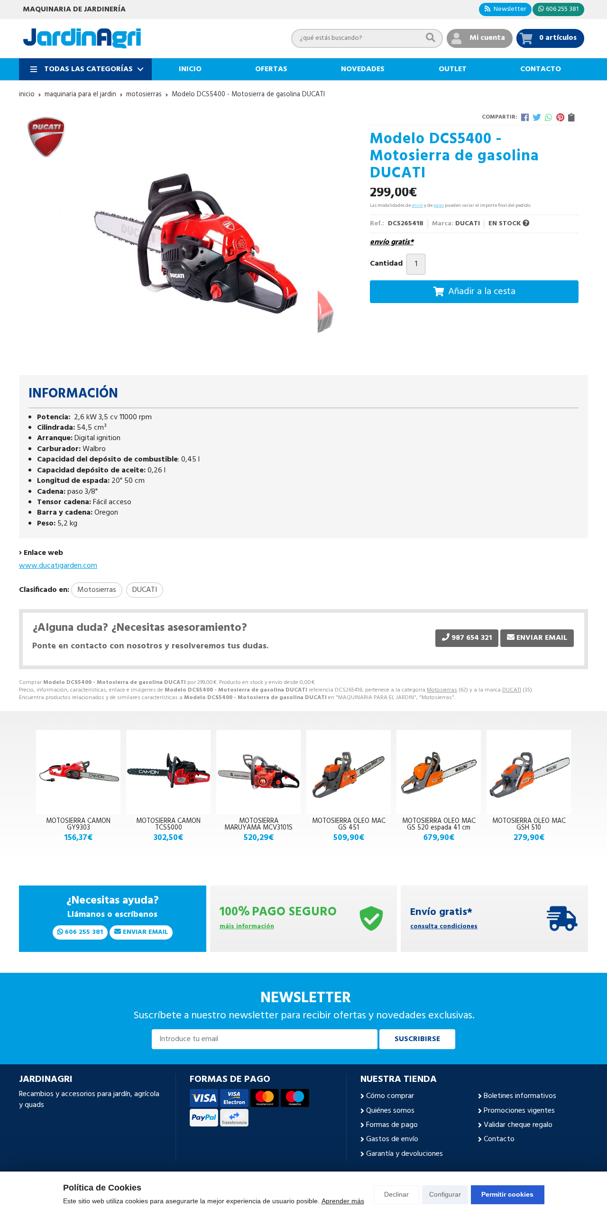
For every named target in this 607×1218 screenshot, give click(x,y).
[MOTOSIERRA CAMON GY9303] (78, 772)
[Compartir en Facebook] (525, 117)
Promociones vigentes (519, 1111)
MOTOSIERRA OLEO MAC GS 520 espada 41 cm (439, 824)
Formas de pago (392, 1125)
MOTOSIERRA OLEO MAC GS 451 (349, 824)
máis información (247, 927)
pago (438, 205)
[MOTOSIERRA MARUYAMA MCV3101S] (258, 772)
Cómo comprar (390, 1096)
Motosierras (442, 690)
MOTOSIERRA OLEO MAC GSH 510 (529, 824)
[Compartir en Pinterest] (560, 117)
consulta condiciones (444, 927)
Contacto (499, 1139)
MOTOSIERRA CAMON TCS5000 (168, 824)
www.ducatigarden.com (58, 566)
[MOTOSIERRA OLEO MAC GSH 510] (529, 772)
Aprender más (343, 1201)
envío (417, 205)
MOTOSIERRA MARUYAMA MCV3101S (258, 824)
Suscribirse (417, 1039)
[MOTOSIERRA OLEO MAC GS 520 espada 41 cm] (438, 772)
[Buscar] (430, 38)
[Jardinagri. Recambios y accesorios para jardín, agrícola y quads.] (82, 38)
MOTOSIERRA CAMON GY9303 (78, 824)
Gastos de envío (392, 1139)
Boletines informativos (520, 1096)
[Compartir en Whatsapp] (548, 117)
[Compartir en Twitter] (537, 117)
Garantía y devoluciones (404, 1154)
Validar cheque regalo (518, 1125)
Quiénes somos (390, 1111)
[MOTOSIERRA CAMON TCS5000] (168, 772)
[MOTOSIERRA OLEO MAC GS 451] (348, 772)
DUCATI (511, 690)
